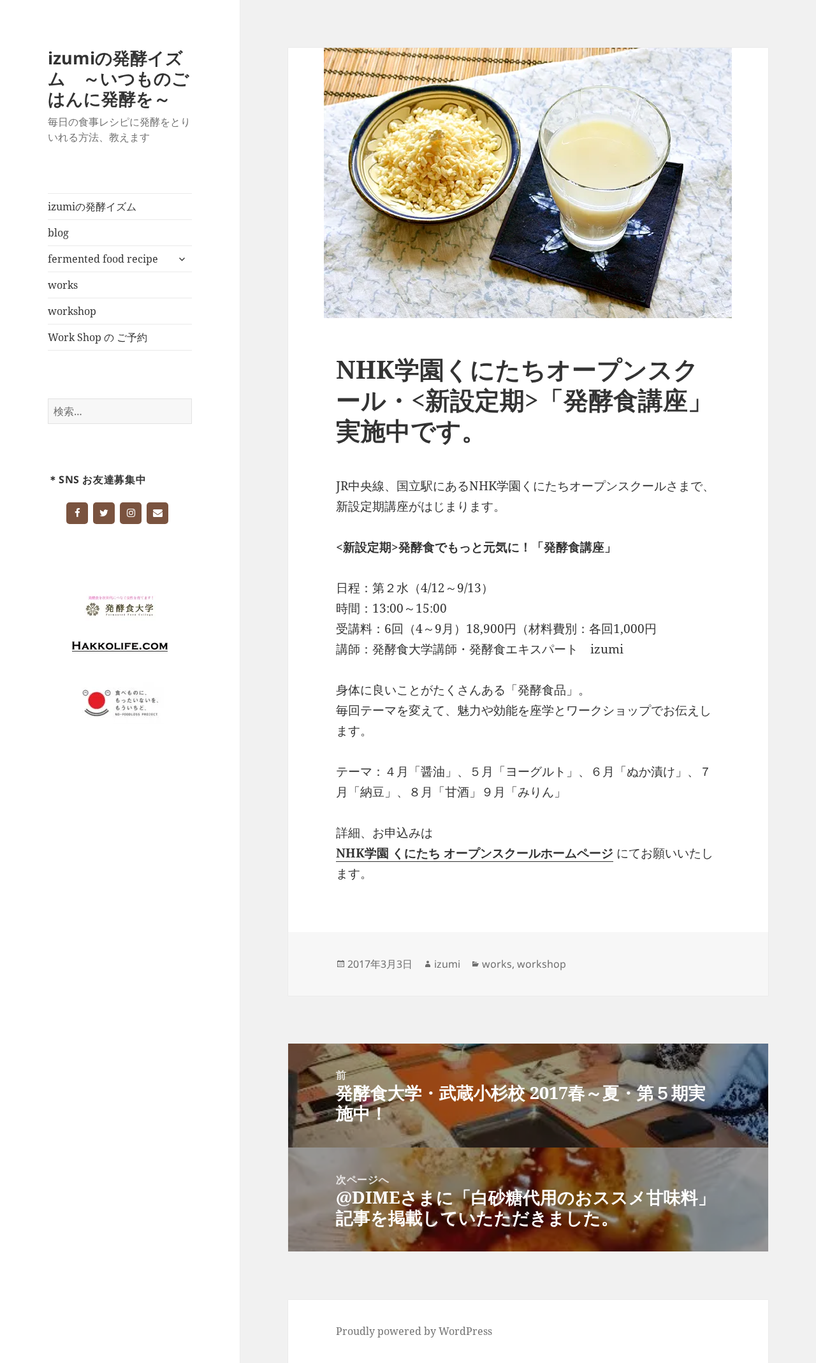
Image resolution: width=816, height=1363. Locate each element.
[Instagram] (131, 513)
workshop (72, 311)
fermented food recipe (103, 259)
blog (58, 233)
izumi (447, 964)
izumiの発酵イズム (92, 207)
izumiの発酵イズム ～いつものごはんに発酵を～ (118, 78)
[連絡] (157, 513)
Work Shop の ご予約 (97, 337)
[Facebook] (77, 513)
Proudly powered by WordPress (414, 1331)
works (63, 285)
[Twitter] (104, 513)
